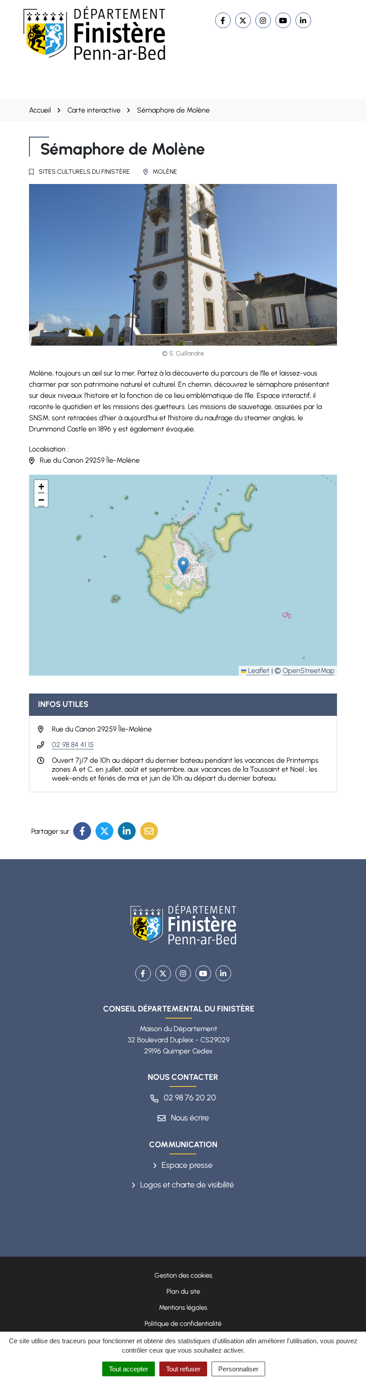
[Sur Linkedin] (127, 831)
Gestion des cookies (183, 1275)
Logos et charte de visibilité (186, 1185)
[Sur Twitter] (104, 831)
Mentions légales (183, 1308)
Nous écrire (189, 1118)
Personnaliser (238, 1369)
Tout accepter (128, 1369)
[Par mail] (149, 831)
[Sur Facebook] (82, 831)
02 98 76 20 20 (189, 1098)
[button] (183, 566)
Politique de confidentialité (183, 1324)
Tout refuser (183, 1369)
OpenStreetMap (309, 670)
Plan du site (183, 1291)
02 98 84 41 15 (73, 744)
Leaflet (258, 670)
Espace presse (186, 1165)
